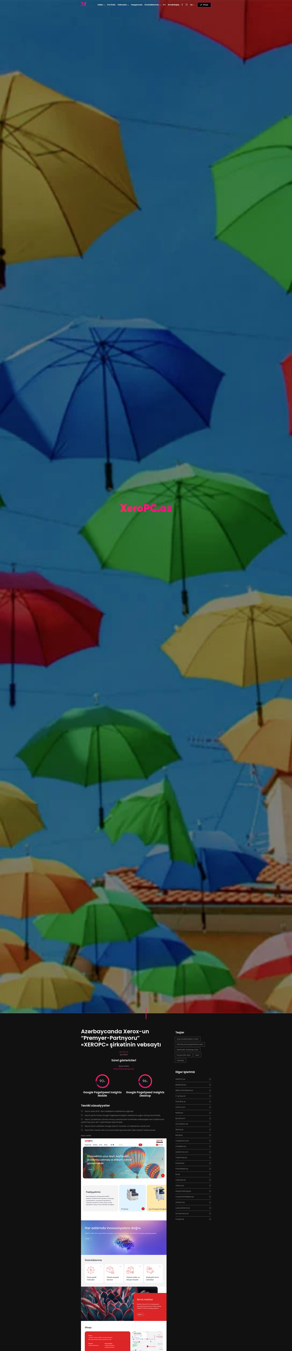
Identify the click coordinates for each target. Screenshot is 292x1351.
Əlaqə (205, 4)
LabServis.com (181, 1152)
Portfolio (111, 4)
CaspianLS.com (182, 1140)
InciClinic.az (180, 1101)
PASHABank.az (181, 1168)
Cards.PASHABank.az (184, 1196)
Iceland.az (179, 1163)
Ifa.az (177, 1174)
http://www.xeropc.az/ (123, 1069)
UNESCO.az (180, 1079)
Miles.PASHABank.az (184, 1090)
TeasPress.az (181, 1157)
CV (164, 4)
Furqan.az (179, 1219)
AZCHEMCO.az (181, 1124)
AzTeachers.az (182, 1213)
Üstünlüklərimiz (152, 4)
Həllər (100, 4)
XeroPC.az (123, 1052)
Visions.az (179, 1185)
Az (191, 4)
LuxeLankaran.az (182, 1208)
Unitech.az (180, 1202)
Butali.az (179, 1135)
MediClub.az (180, 1084)
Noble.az (179, 1112)
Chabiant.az (180, 1146)
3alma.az (179, 1129)
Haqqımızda (136, 4)
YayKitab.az (180, 1180)
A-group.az (180, 1096)
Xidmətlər (122, 4)
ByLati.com (180, 1118)
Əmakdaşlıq (173, 4)
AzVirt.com (180, 1107)
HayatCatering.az (183, 1191)
